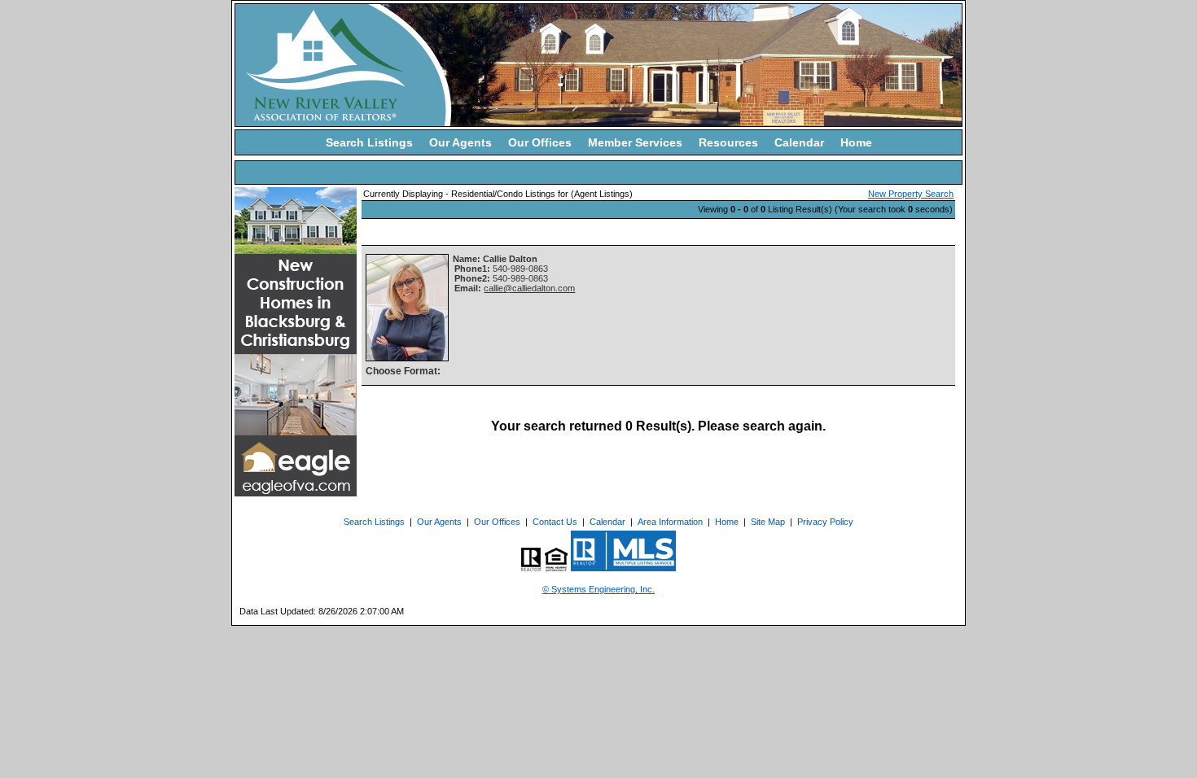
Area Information (670, 522)
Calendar (799, 142)
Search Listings (369, 142)
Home (856, 142)
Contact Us (555, 522)
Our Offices (540, 142)
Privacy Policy (825, 522)
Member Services (635, 142)
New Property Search (911, 194)
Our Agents (460, 142)
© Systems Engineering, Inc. (598, 589)
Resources (728, 142)
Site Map (768, 522)
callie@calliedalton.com (529, 288)
